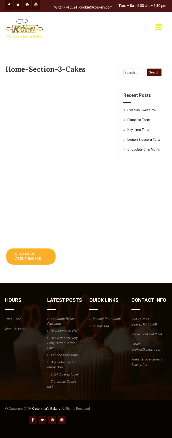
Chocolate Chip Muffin (143, 149)
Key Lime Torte (138, 130)
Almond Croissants (65, 355)
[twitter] (18, 5)
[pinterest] (27, 5)
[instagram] (36, 5)
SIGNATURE (101, 326)
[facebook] (9, 5)
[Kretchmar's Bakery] (24, 19)
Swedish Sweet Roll (141, 110)
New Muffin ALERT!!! (65, 331)
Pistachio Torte (138, 120)
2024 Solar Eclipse (64, 374)
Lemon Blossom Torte (144, 140)
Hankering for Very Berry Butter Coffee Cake (62, 343)
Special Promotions (107, 319)
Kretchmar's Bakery (46, 409)
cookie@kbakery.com (95, 7)
